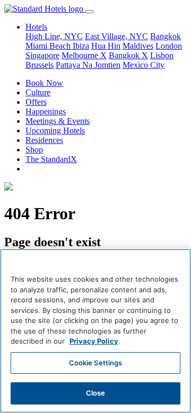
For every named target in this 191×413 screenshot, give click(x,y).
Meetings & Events (57, 120)
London (168, 45)
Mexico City (143, 64)
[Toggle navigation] (89, 11)
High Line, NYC (54, 36)
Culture (37, 92)
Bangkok (165, 36)
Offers (36, 101)
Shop (34, 149)
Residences (44, 140)
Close (96, 393)
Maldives (138, 45)
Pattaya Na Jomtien (88, 64)
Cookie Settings (96, 362)
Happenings (45, 111)
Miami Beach (49, 45)
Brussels (39, 64)
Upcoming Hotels (55, 130)
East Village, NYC (116, 36)
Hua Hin (105, 45)
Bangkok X (128, 55)
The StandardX (51, 159)
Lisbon (161, 55)
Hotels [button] (36, 26)
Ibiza (81, 45)
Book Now (44, 82)
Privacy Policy (94, 341)
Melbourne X (84, 55)
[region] (95, 331)
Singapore (42, 55)
